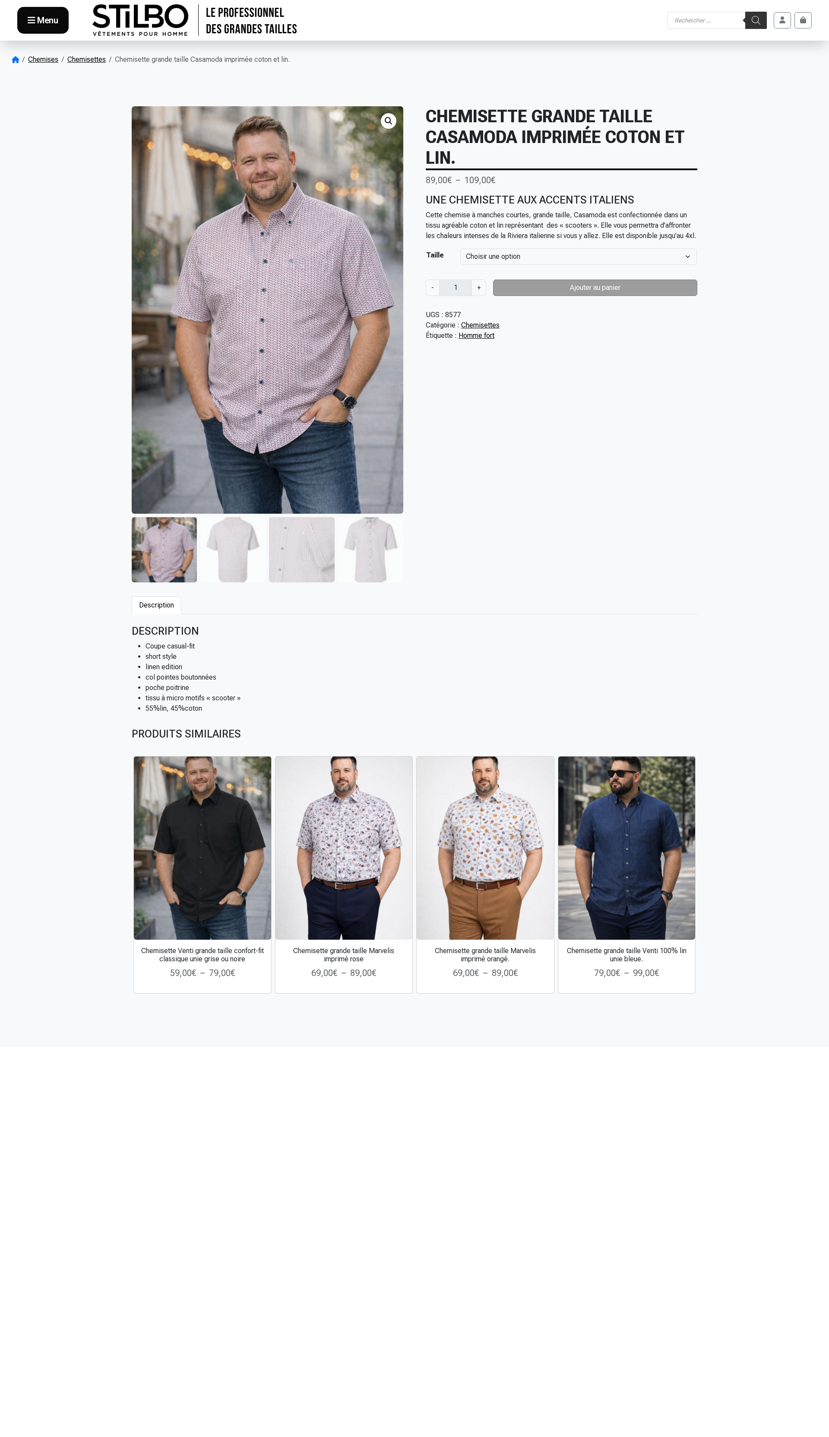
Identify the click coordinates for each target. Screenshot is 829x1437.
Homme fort (476, 335)
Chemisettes (86, 59)
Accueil (15, 59)
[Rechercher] (756, 20)
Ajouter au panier (595, 287)
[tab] (156, 605)
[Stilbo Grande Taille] (194, 20)
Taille (435, 255)
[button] (388, 121)
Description (156, 605)
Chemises (43, 59)
